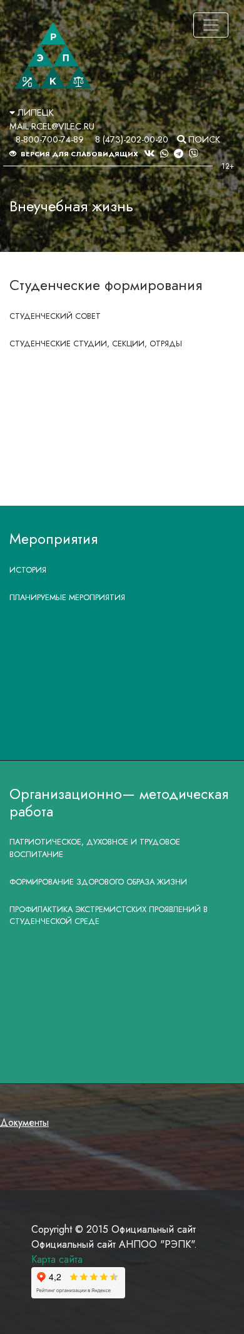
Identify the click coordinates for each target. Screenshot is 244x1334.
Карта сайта (57, 1259)
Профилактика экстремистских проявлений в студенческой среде (108, 915)
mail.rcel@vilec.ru (51, 126)
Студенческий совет (55, 316)
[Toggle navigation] (210, 25)
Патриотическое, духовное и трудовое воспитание (94, 848)
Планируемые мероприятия (67, 597)
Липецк (34, 112)
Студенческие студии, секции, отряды (95, 343)
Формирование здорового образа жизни (98, 882)
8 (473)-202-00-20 (131, 139)
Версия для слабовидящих (78, 154)
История (27, 570)
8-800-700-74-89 (50, 139)
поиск (203, 139)
